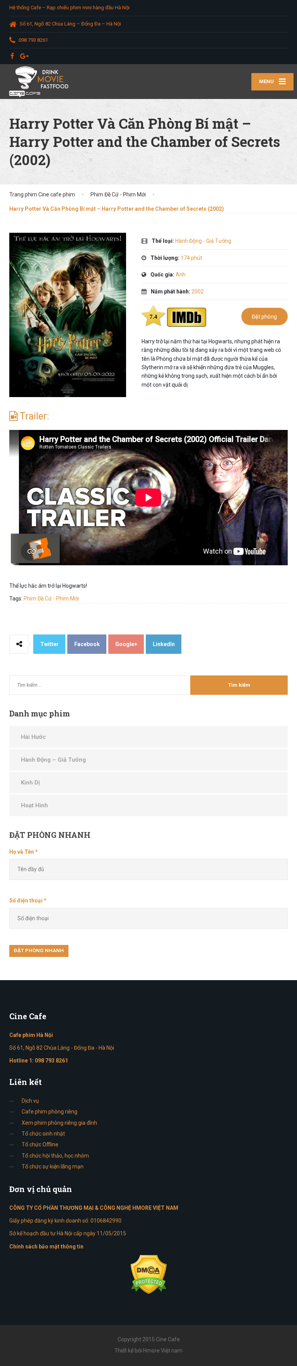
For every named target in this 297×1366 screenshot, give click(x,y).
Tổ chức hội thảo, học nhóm (55, 1156)
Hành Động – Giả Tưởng (53, 759)
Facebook (87, 644)
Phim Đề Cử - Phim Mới (51, 598)
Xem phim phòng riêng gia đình (59, 1123)
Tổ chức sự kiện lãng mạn (53, 1166)
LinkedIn (164, 644)
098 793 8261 (51, 1060)
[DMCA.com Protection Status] (149, 1274)
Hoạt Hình (34, 805)
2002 (197, 291)
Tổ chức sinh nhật (43, 1134)
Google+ (126, 644)
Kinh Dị (30, 782)
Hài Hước (33, 736)
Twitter (49, 644)
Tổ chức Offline (40, 1144)
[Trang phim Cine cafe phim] (40, 81)
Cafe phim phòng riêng (49, 1111)
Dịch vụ (30, 1101)
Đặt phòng (264, 317)
